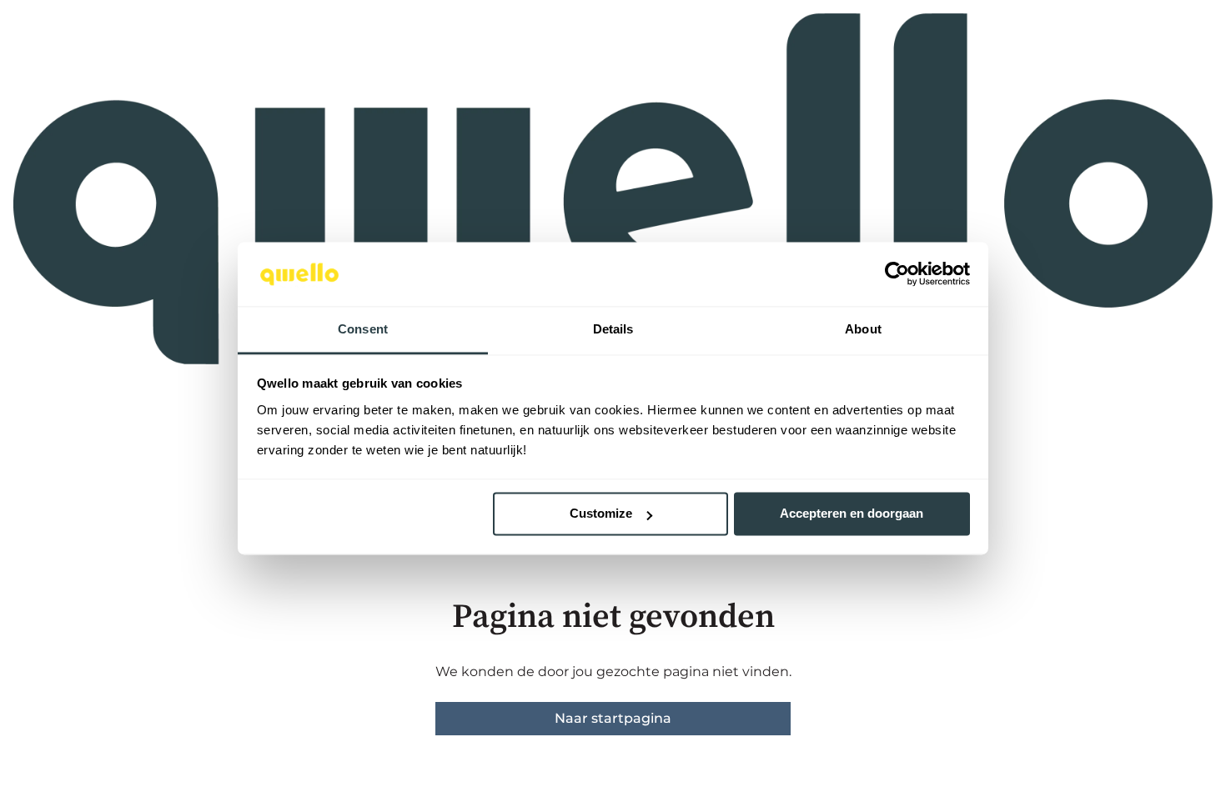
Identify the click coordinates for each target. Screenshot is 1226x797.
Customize (601, 514)
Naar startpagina (613, 718)
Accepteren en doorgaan (851, 514)
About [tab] (863, 329)
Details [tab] (613, 329)
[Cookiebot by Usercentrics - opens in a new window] (897, 274)
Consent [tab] (363, 329)
